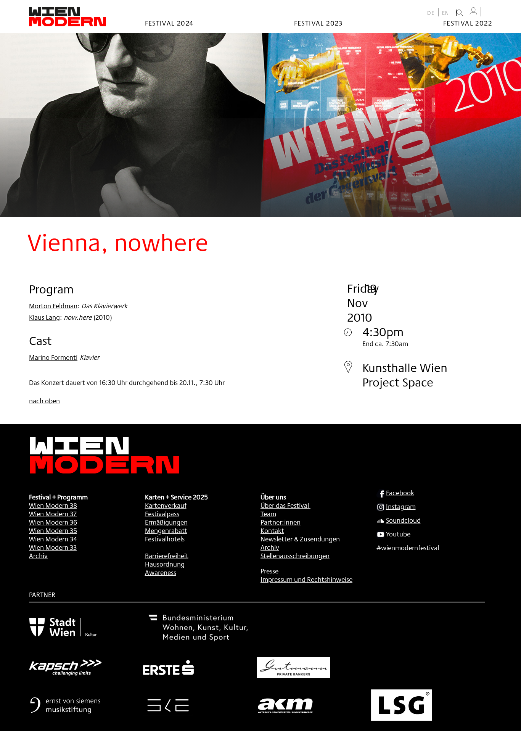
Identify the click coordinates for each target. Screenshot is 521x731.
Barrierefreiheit (166, 555)
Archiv (38, 555)
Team (268, 513)
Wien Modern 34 (53, 539)
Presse (269, 571)
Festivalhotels (165, 539)
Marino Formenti (53, 357)
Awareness (160, 572)
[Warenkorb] (488, 12)
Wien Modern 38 (53, 505)
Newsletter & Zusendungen (300, 539)
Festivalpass (162, 513)
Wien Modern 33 (53, 547)
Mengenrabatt (166, 530)
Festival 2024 (169, 23)
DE (431, 13)
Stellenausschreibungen (295, 555)
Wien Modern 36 (53, 522)
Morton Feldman (53, 306)
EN (445, 13)
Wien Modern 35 (53, 530)
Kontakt (272, 530)
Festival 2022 (467, 23)
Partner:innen (280, 522)
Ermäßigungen (166, 522)
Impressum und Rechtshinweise (306, 579)
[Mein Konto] (473, 11)
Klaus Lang (44, 317)
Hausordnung (165, 564)
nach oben (44, 401)
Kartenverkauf (166, 505)
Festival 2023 (318, 23)
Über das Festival (284, 505)
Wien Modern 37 (53, 513)
